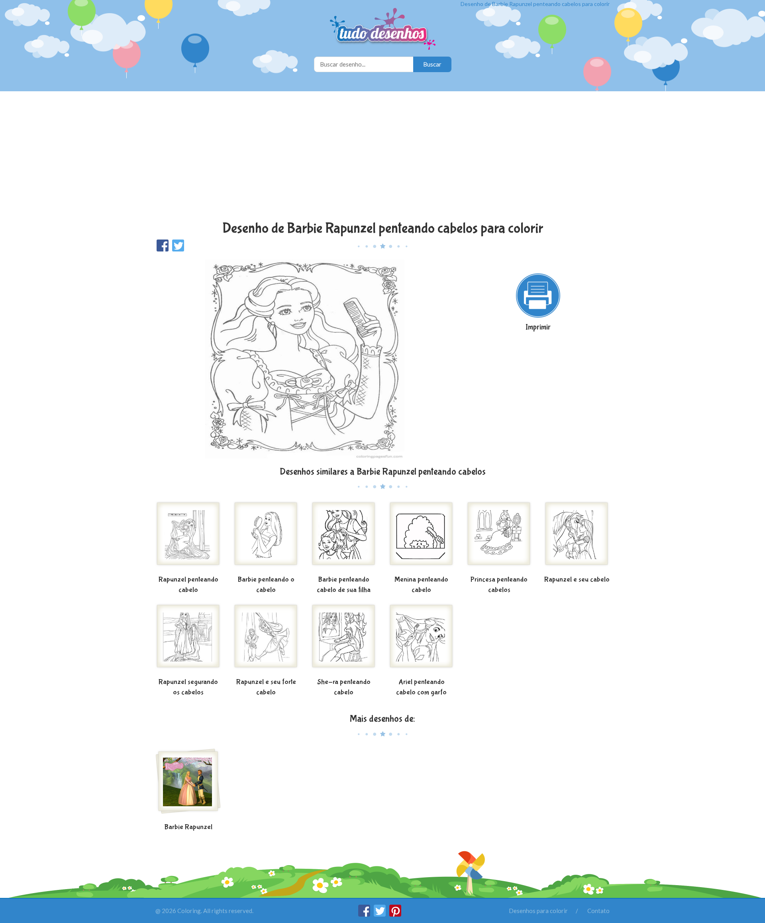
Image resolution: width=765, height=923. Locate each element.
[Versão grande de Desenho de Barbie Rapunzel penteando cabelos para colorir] (304, 358)
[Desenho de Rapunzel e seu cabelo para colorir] (577, 537)
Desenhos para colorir (538, 910)
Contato (598, 910)
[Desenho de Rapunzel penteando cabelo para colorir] (188, 537)
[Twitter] (380, 914)
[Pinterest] (395, 914)
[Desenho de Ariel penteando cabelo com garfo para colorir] (421, 639)
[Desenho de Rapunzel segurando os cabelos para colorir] (188, 639)
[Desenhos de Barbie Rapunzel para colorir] (188, 784)
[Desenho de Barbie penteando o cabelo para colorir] (266, 537)
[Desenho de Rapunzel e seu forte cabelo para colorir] (266, 639)
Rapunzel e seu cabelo (577, 579)
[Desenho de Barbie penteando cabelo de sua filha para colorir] (344, 537)
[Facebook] (365, 914)
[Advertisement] (382, 157)
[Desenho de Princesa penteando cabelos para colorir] (499, 537)
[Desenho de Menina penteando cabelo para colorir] (421, 537)
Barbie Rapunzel (188, 827)
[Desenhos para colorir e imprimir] (382, 29)
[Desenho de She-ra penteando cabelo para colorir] (344, 639)
